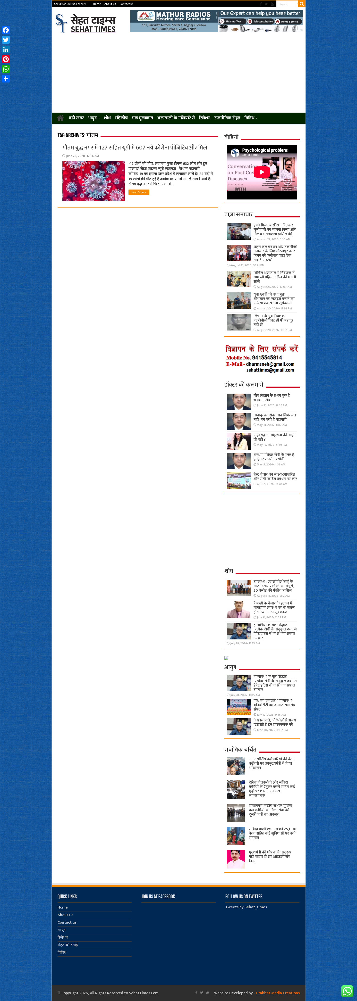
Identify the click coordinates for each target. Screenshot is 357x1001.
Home (97, 3)
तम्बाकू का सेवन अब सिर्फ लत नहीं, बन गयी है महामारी (275, 417)
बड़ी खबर (76, 118)
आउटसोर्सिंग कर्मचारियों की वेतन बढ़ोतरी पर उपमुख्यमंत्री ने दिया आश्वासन (272, 763)
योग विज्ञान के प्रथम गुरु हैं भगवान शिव (272, 397)
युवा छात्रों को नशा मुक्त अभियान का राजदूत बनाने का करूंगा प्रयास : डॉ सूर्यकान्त (274, 298)
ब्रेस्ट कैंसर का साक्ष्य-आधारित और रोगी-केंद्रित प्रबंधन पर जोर (275, 476)
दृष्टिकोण (121, 118)
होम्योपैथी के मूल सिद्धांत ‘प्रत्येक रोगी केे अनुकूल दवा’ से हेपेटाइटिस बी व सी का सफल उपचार (275, 631)
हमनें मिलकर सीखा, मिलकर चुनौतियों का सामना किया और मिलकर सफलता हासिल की (275, 229)
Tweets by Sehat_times (246, 907)
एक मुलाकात (142, 118)
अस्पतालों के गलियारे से (176, 118)
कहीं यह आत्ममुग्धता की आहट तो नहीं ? (275, 437)
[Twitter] (266, 4)
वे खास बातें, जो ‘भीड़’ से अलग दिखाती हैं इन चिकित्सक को (275, 722)
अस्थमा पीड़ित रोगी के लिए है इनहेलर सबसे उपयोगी (274, 457)
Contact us (126, 3)
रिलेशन (204, 118)
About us (110, 3)
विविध (249, 118)
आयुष (92, 118)
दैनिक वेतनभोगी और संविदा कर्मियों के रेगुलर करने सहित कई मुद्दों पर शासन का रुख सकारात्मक (272, 789)
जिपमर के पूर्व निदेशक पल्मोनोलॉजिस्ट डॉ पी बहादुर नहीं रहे (273, 320)
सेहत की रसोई (68, 945)
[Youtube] (272, 4)
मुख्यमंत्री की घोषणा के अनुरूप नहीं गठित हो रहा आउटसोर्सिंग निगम (270, 856)
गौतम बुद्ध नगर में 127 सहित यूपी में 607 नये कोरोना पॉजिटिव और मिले (134, 148)
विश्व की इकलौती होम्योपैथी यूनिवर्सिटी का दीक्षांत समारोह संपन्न (274, 705)
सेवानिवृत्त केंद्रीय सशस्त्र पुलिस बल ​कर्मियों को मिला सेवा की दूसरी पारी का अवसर (270, 810)
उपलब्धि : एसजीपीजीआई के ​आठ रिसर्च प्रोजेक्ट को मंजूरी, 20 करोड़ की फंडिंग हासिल (274, 586)
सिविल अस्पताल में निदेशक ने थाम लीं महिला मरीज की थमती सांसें (275, 277)
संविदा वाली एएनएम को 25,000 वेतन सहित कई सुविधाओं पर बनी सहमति (272, 833)
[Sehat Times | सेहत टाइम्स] (86, 22)
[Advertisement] (178, 73)
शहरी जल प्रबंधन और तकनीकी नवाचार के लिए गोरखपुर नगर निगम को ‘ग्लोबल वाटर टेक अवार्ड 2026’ (275, 253)
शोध (107, 118)
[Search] (302, 3)
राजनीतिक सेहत (227, 118)
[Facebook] (260, 4)
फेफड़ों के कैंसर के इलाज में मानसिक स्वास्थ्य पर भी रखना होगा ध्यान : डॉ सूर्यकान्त (274, 607)
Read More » (138, 192)
